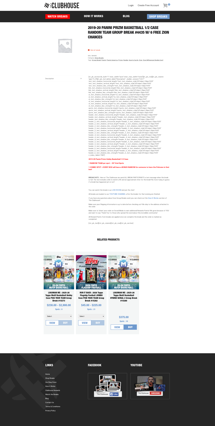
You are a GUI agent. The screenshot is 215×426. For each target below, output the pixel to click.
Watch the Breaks (52, 394)
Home (47, 374)
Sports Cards (133, 60)
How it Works (93, 16)
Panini (103, 60)
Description (49, 79)
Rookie (125, 60)
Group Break (96, 60)
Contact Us (49, 402)
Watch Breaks (58, 16)
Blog (126, 16)
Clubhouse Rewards (52, 390)
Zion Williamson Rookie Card (153, 60)
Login (131, 5)
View (52, 323)
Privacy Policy (50, 411)
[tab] (64, 78)
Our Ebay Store (50, 382)
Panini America (112, 60)
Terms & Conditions (52, 407)
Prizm (120, 60)
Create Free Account (148, 5)
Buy (65, 323)
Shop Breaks (158, 16)
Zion (140, 60)
